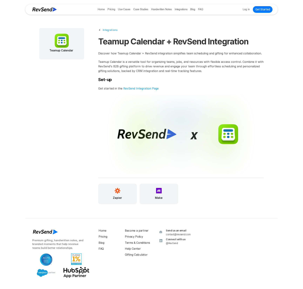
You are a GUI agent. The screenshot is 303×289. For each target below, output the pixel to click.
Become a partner (137, 230)
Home (101, 9)
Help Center (133, 248)
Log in (246, 9)
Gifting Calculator (136, 254)
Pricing (111, 9)
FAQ (200, 9)
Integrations (181, 9)
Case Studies (140, 9)
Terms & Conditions (137, 242)
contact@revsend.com (178, 234)
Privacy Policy (134, 236)
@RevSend (172, 243)
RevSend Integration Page (141, 88)
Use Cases (124, 9)
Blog (192, 9)
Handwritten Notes (161, 9)
